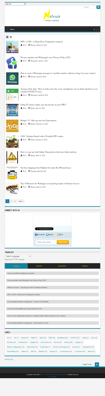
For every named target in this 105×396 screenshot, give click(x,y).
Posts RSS (52, 376)
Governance (45, 342)
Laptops (78, 342)
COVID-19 (74, 338)
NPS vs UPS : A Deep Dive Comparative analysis (42, 41)
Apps (41, 338)
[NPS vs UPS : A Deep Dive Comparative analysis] (12, 47)
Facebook (41, 234)
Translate (21, 259)
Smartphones (87, 347)
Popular (16, 266)
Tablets (23, 351)
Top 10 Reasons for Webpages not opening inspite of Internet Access (50, 183)
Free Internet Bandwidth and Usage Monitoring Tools (24, 309)
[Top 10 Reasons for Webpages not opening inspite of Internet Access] (12, 189)
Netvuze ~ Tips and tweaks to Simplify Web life (53, 374)
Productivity (44, 347)
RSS (61, 234)
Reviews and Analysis (60, 347)
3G (8, 338)
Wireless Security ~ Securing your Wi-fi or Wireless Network (27, 287)
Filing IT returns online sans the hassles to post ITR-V (43, 104)
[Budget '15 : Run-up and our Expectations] (12, 126)
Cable (84, 338)
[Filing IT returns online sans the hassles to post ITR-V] (12, 110)
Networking (30, 347)
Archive (85, 266)
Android (23, 338)
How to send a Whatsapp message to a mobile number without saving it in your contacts (58, 73)
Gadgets (33, 342)
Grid (11, 37)
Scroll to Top (9, 359)
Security (75, 347)
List (7, 37)
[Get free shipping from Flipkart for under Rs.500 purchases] (12, 173)
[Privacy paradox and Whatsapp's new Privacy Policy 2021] (12, 63)
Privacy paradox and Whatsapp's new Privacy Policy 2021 (46, 57)
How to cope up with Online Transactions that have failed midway (49, 152)
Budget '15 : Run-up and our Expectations (38, 120)
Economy (10, 342)
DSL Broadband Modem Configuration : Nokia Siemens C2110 (27, 323)
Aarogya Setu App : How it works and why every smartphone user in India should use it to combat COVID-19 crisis (59, 90)
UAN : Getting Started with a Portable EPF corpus (42, 136)
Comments (62, 266)
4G (15, 338)
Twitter (51, 234)
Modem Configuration (14, 347)
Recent (39, 266)
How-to (56, 342)
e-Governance (65, 351)
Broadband (61, 338)
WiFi (32, 351)
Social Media (11, 351)
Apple (33, 338)
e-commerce (79, 351)
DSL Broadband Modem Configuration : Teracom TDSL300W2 (27, 302)
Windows (42, 351)
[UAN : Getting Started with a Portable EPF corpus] (12, 141)
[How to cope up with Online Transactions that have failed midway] (12, 157)
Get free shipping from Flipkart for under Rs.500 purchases (46, 167)
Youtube (52, 351)
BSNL (51, 338)
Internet (66, 342)
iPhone (90, 351)
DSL (92, 338)
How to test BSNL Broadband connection (20, 273)
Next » (21, 201)
